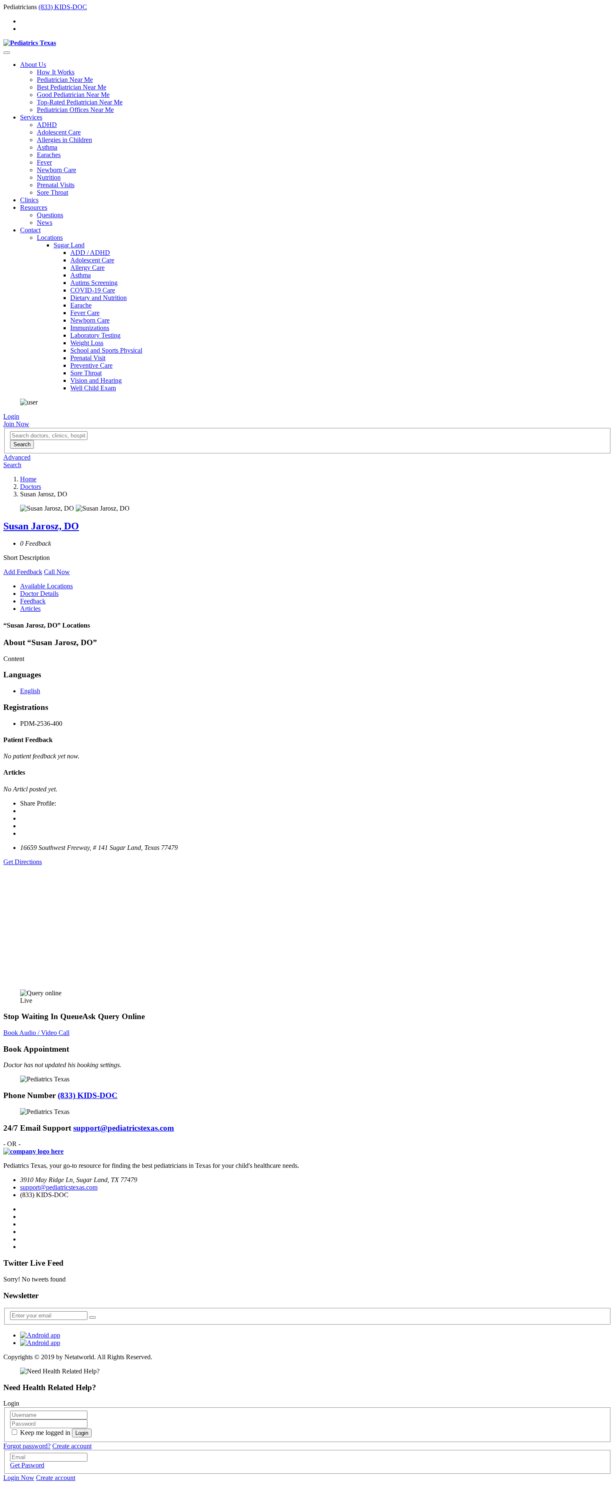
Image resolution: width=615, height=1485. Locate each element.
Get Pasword (27, 1465)
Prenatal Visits (55, 184)
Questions (50, 215)
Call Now (57, 571)
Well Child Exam (93, 388)
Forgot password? (27, 1445)
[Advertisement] (254, 924)
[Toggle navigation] (6, 52)
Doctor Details (39, 593)
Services (31, 117)
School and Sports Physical (106, 350)
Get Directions (22, 861)
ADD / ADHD (90, 252)
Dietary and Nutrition (98, 297)
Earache (81, 305)
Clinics (29, 199)
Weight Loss (86, 342)
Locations (50, 237)
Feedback (33, 601)
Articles (30, 608)
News (44, 222)
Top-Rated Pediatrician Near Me (80, 102)
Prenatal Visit (87, 357)
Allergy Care (87, 267)
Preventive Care (91, 365)
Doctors (30, 486)
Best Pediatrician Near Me (71, 87)
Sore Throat (52, 192)
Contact (30, 230)
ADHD (47, 124)
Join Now (16, 423)
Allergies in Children (64, 139)
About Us (33, 64)
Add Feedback (22, 571)
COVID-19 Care (92, 290)
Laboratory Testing (95, 335)
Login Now (18, 1477)
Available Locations (46, 586)
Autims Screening (94, 282)
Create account (72, 1445)
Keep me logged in (45, 1432)
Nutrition (49, 177)
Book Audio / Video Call (36, 1032)
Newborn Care (56, 169)
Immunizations (89, 327)
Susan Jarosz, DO (41, 526)
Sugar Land (69, 245)
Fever (44, 162)
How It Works (55, 72)
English (30, 690)
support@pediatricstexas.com (123, 1128)
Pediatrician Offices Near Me (75, 109)
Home (28, 479)
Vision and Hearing (96, 380)
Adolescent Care (59, 132)
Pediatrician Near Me (65, 79)
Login (11, 416)
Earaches (49, 154)
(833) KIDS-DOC (62, 6)
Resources (33, 207)
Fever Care (85, 312)
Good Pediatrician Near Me (73, 94)
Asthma (47, 147)
